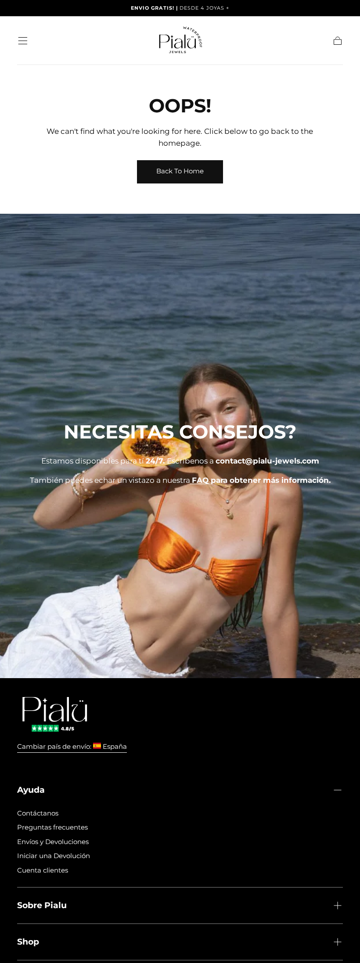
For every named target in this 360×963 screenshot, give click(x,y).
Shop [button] (28, 941)
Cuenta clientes (42, 870)
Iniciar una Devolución (53, 856)
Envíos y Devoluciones (53, 841)
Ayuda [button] (31, 789)
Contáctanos (37, 813)
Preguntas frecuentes (52, 827)
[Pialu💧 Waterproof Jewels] (54, 714)
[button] (23, 41)
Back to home (180, 171)
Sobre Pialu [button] (42, 905)
